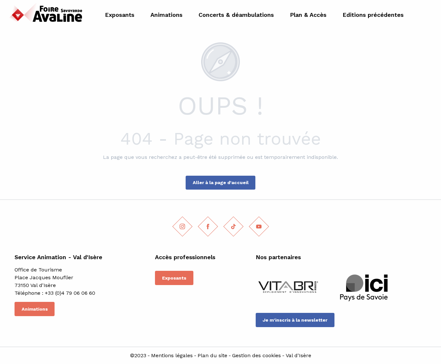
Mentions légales (172, 355)
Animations (35, 309)
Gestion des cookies (256, 355)
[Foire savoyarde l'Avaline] (44, 15)
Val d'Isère (298, 355)
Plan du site (212, 355)
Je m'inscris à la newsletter (294, 320)
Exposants (174, 278)
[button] (428, 14)
